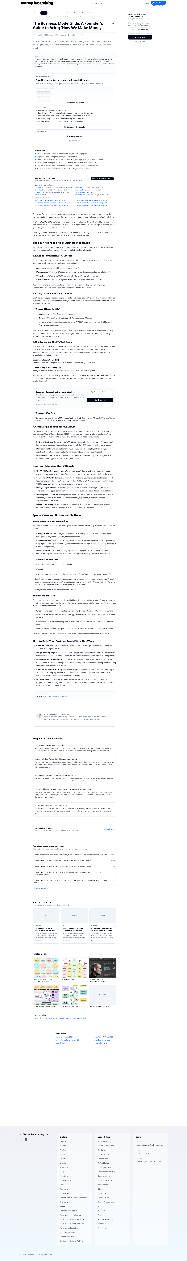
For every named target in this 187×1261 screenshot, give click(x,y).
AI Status (101, 1210)
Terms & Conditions (106, 1146)
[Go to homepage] (37, 3)
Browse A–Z (64, 1202)
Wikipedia (63, 696)
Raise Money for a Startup (70, 1215)
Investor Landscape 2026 (64, 1037)
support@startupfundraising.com (149, 1145)
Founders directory (65, 1018)
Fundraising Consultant (69, 1228)
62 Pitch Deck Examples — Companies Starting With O (91, 205)
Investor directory (50, 1018)
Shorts (69, 13)
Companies (64, 1193)
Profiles (76, 13)
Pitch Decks (52, 13)
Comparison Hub (80, 1018)
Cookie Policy (103, 1154)
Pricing (103, 3)
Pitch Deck (49, 17)
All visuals (64, 1167)
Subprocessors (104, 1176)
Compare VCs (65, 1180)
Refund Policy (103, 1163)
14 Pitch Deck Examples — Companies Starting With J (51, 200)
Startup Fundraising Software (72, 1219)
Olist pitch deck (39, 188)
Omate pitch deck (80, 195)
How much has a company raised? (74, 1197)
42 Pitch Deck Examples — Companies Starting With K (91, 200)
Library (36, 13)
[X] (21, 1139)
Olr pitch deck (79, 190)
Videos (62, 13)
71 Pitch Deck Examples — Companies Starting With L (51, 203)
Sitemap (101, 1189)
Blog (62, 1172)
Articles (44, 13)
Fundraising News (67, 1232)
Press (100, 1215)
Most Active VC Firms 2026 (103, 1037)
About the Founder (105, 1219)
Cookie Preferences (106, 1202)
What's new (102, 1228)
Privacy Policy (103, 1141)
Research (64, 1206)
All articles (38, 1018)
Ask (100, 13)
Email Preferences (105, 1180)
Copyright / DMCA (105, 1167)
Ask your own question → (40, 888)
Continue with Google (76, 127)
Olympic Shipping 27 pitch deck (84, 192)
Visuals (84, 13)
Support (101, 1206)
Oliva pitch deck (79, 188)
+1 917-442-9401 (142, 1154)
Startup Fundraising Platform (72, 1223)
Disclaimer (102, 1150)
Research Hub (60, 1043)
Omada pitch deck (40, 195)
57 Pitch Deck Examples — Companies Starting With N (51, 205)
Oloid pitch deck (40, 190)
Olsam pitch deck (40, 192)
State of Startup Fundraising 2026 (67, 1040)
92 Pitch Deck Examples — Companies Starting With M (91, 203)
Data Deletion (103, 1197)
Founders (64, 1189)
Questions (92, 13)
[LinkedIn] (26, 1139)
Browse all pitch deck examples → (102, 178)
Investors (64, 1176)
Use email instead (41, 131)
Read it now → (39, 941)
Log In (146, 3)
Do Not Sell (102, 1193)
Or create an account (74, 136)
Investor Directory (100, 1043)
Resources (93, 3)
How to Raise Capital (68, 1210)
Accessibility (103, 1185)
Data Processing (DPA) (107, 1172)
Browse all (102, 1223)
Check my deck (100, 400)
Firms (62, 1185)
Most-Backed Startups (102, 1040)
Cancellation (103, 1159)
